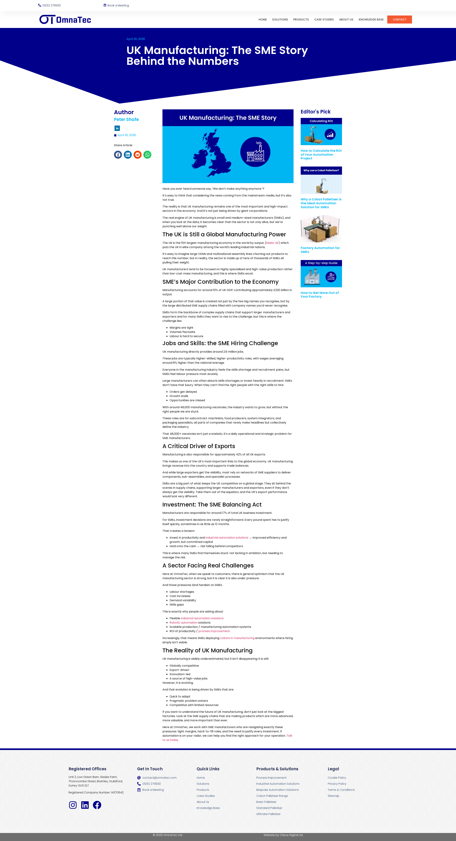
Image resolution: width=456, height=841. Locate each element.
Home (263, 19)
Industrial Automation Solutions (277, 784)
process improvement (214, 631)
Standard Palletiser (269, 808)
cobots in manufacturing (237, 638)
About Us (346, 19)
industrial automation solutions (227, 538)
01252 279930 (51, 5)
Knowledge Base (371, 19)
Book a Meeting (118, 5)
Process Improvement (271, 778)
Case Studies (324, 19)
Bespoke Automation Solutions (277, 790)
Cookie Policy (337, 778)
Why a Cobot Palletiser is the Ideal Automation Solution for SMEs (321, 203)
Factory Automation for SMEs (320, 250)
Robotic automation (184, 623)
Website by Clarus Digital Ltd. (283, 835)
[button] (118, 155)
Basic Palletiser (266, 802)
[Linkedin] (85, 805)
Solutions (280, 19)
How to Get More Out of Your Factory (320, 294)
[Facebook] (97, 805)
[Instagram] (73, 805)
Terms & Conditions (341, 790)
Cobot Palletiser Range (272, 796)
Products (301, 19)
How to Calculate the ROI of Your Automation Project (321, 154)
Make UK (272, 243)
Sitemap (333, 796)
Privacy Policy (337, 784)
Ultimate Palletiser (268, 814)
